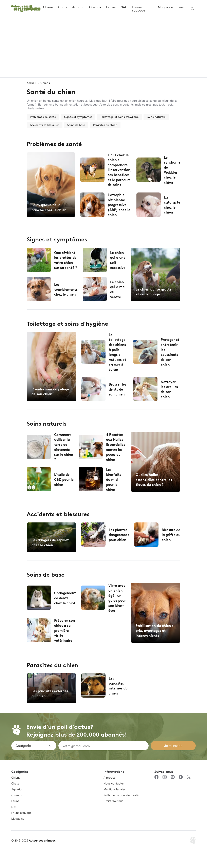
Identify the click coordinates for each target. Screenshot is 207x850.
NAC (123, 6)
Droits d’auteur (113, 801)
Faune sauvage (138, 8)
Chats (62, 6)
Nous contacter (114, 783)
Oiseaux (95, 6)
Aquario (78, 6)
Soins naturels (156, 117)
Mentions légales (115, 789)
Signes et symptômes (78, 117)
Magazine (165, 6)
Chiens (48, 6)
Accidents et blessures (44, 125)
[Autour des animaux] (26, 7)
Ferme (111, 6)
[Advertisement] (103, 47)
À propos (109, 777)
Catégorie (23, 746)
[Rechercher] (192, 8)
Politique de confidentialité (121, 795)
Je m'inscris (173, 746)
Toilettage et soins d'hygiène (119, 117)
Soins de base (76, 125)
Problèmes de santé (43, 117)
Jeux (181, 6)
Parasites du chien (105, 125)
